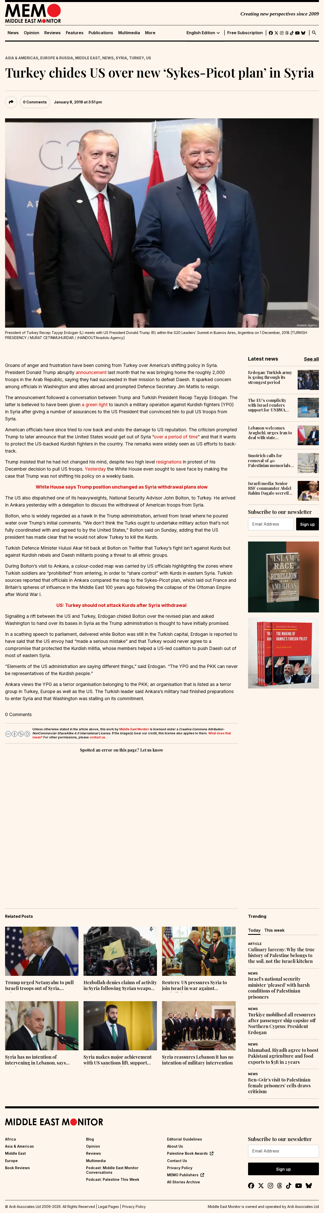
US (148, 58)
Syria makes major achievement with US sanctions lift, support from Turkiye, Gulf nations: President (118, 1060)
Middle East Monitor (134, 729)
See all (311, 359)
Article (255, 944)
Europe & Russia (56, 58)
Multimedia (129, 32)
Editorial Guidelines (184, 1139)
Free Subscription (245, 32)
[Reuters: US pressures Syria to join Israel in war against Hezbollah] (198, 951)
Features (75, 32)
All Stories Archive (183, 1182)
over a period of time (176, 436)
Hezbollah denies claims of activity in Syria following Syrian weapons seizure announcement (120, 986)
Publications (101, 32)
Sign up (307, 524)
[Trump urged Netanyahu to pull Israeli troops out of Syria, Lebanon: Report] (41, 951)
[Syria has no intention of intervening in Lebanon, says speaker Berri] (41, 1025)
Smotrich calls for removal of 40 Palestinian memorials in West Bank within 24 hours (269, 460)
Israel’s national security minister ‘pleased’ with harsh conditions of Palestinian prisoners (279, 988)
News (13, 32)
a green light (95, 404)
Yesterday (95, 469)
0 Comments (35, 102)
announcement (91, 372)
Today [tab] (254, 930)
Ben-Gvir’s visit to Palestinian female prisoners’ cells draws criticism (279, 1086)
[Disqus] (121, 823)
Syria (121, 58)
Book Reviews (17, 1168)
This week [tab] (274, 930)
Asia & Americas (21, 58)
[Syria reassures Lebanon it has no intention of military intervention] (198, 1025)
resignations (168, 461)
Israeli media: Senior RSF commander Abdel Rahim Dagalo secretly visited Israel (269, 488)
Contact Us (177, 1161)
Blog (90, 1139)
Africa (10, 1139)
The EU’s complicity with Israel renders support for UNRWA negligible (267, 405)
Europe (11, 1161)
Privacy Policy (179, 1168)
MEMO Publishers (182, 1175)
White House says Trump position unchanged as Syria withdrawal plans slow (122, 487)
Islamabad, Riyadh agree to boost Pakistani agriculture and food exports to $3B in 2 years (283, 1056)
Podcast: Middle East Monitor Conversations (112, 1170)
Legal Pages (108, 1206)
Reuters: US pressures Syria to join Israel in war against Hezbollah (194, 986)
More (150, 32)
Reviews (52, 32)
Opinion (31, 32)
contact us (97, 737)
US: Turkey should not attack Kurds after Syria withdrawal (121, 605)
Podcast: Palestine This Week (112, 1179)
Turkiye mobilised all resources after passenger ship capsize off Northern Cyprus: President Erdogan (281, 1023)
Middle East (87, 58)
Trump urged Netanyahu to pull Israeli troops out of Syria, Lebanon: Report (39, 986)
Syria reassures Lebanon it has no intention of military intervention (197, 1060)
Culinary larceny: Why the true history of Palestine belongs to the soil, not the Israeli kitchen (281, 955)
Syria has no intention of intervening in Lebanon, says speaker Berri (35, 1060)
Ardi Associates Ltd (303, 1206)
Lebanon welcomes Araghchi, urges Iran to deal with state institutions (270, 432)
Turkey (136, 58)
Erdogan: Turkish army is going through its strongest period (270, 377)
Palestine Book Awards (187, 1153)
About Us (175, 1146)
